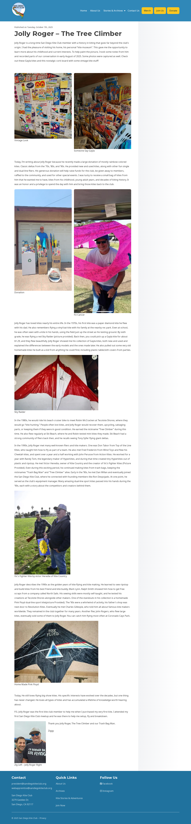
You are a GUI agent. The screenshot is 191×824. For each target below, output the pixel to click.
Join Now (60, 805)
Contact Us (133, 10)
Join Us (160, 10)
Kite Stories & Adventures (69, 798)
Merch (147, 10)
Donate (173, 10)
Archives (60, 790)
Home (83, 10)
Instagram (108, 790)
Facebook (107, 783)
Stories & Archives (113, 10)
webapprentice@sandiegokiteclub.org (32, 788)
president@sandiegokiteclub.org (29, 783)
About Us (95, 10)
